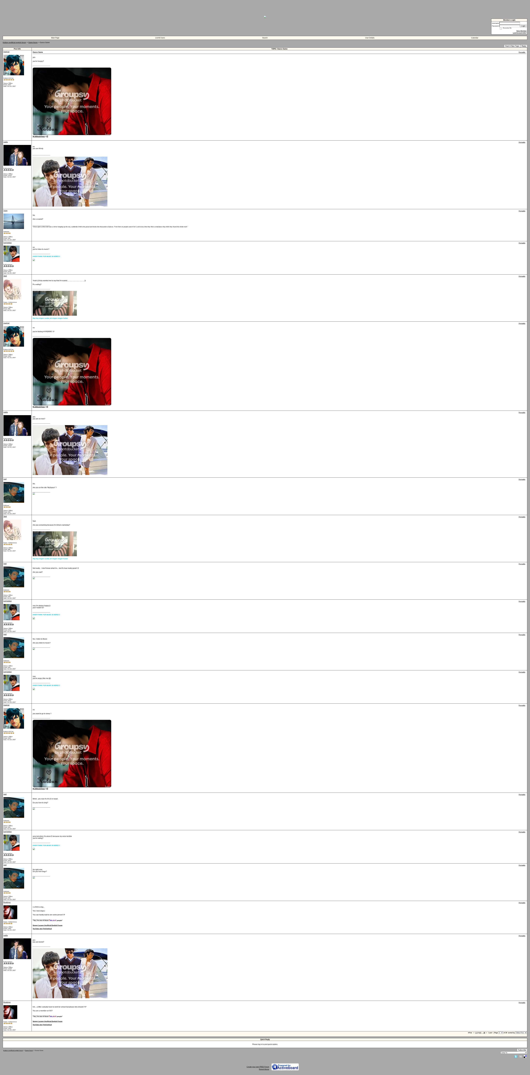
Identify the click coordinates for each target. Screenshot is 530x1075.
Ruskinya (6, 902)
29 (484, 1033)
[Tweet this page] (516, 1056)
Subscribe (522, 1050)
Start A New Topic (512, 46)
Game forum (33, 43)
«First (470, 1033)
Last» (490, 1033)
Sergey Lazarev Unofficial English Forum (47, 925)
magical (6, 52)
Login (523, 26)
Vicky (5, 211)
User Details (369, 38)
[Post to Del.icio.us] (525, 1056)
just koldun (7, 243)
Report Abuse (264, 1069)
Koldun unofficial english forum (14, 43)
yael (5, 479)
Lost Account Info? (520, 33)
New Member (521, 31)
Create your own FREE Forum (258, 1067)
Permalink (522, 52)
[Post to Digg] (520, 1056)
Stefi (5, 276)
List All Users (160, 38)
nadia (5, 142)
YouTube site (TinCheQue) (42, 929)
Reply (524, 46)
